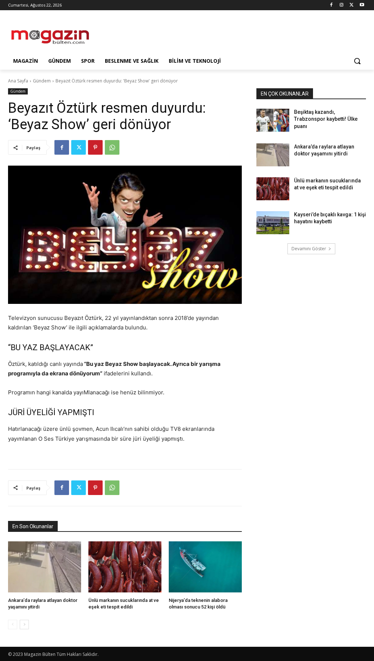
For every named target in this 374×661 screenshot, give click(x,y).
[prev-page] (12, 624)
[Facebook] (331, 5)
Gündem (42, 81)
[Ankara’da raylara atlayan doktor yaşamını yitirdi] (44, 566)
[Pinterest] (95, 147)
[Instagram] (341, 5)
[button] (357, 61)
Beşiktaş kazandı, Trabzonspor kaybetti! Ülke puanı (326, 119)
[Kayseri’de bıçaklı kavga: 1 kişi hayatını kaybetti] (272, 222)
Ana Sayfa (18, 81)
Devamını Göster (308, 249)
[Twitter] (351, 5)
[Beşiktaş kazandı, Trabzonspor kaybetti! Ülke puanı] (272, 120)
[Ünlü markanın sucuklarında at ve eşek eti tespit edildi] (124, 566)
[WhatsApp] (112, 147)
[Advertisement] (179, 34)
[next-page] (24, 624)
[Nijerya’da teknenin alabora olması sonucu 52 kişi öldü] (205, 566)
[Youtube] (362, 5)
